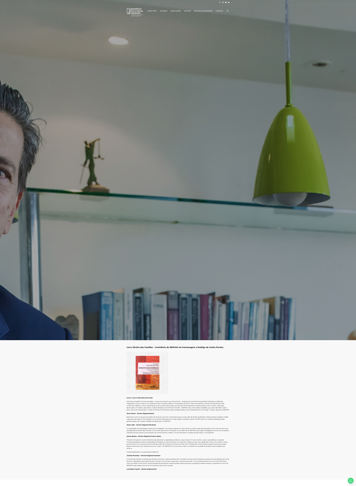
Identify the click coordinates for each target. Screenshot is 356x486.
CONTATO (219, 11)
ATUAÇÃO (163, 11)
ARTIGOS (187, 11)
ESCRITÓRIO (152, 11)
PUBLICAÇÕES (175, 11)
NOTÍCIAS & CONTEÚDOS (203, 11)
